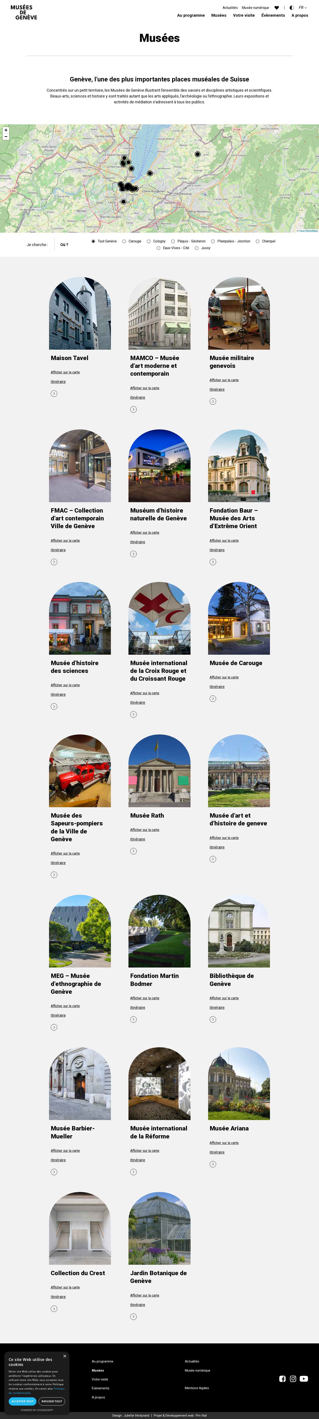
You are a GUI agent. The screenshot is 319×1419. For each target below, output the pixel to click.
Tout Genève (107, 241)
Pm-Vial (201, 1415)
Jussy (205, 248)
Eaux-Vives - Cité (176, 248)
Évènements (273, 15)
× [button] (64, 1356)
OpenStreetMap (308, 230)
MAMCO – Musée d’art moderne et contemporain (154, 365)
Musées (218, 15)
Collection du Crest (78, 1273)
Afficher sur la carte (65, 372)
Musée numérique (255, 8)
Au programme (191, 15)
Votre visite (244, 15)
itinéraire (58, 381)
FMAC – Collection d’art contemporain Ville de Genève (77, 518)
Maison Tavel (69, 358)
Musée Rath (147, 815)
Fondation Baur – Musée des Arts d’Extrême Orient (234, 518)
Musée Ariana (229, 1128)
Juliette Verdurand (136, 1415)
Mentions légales (197, 1388)
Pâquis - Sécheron (192, 241)
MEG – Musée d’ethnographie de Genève (76, 983)
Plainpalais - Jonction (233, 241)
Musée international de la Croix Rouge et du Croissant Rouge (158, 670)
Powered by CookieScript (37, 1410)
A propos (300, 15)
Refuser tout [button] (52, 1401)
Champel (268, 241)
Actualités (230, 8)
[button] (124, 202)
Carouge (135, 241)
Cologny (159, 241)
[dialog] (36, 1383)
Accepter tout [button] (23, 1401)
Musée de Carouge (236, 663)
